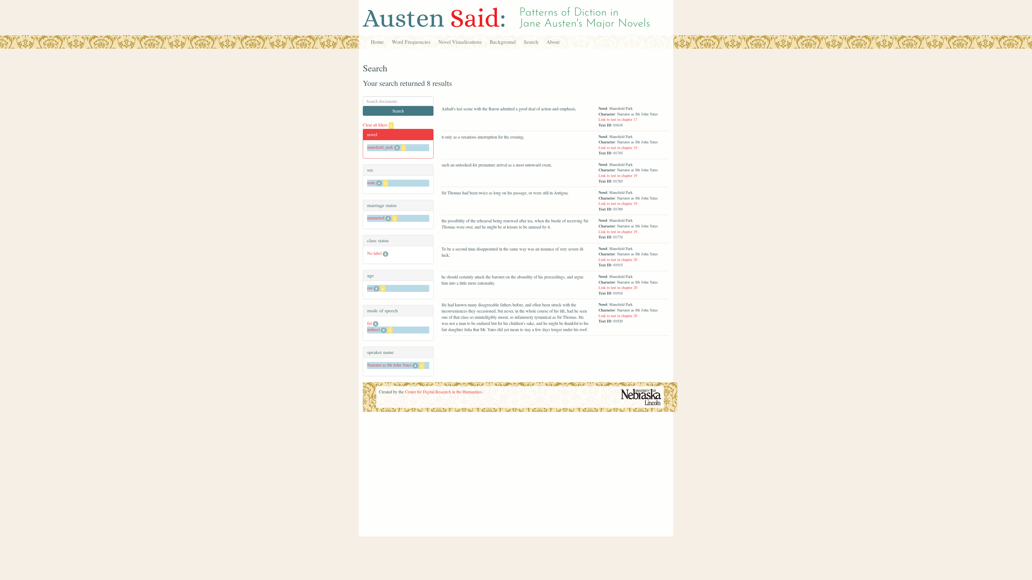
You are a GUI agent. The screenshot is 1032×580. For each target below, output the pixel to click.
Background (503, 41)
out (369, 288)
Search (531, 41)
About (553, 41)
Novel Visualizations (460, 41)
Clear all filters (377, 125)
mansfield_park (380, 147)
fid (369, 323)
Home (377, 41)
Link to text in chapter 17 (618, 119)
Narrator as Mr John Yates (389, 365)
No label (374, 253)
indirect (373, 329)
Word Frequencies (411, 41)
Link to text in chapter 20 (618, 259)
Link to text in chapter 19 (618, 147)
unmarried (375, 217)
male (371, 182)
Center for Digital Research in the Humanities (443, 391)
